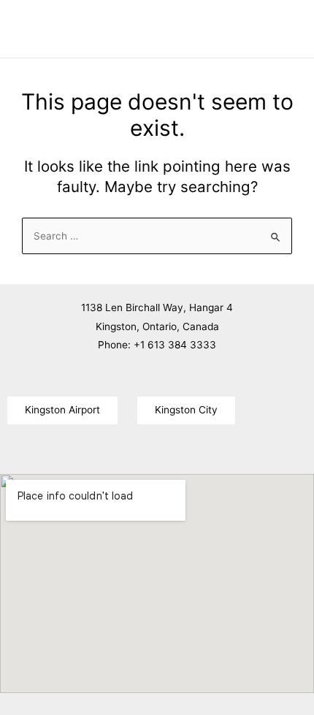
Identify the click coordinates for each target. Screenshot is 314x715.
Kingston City (186, 410)
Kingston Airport (62, 410)
